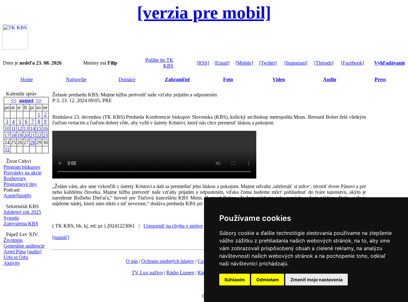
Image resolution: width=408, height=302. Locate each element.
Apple (10, 195)
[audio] (34, 251)
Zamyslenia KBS (21, 223)
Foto (228, 79)
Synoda (11, 218)
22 (38, 135)
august (26, 100)
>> (39, 100)
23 (45, 135)
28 (32, 142)
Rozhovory (15, 178)
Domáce (127, 79)
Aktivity (12, 263)
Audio (329, 79)
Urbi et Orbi (16, 257)
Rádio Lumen (180, 272)
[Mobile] (244, 63)
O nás (132, 261)
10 (7, 128)
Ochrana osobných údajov (167, 261)
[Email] (222, 63)
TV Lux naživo (147, 272)
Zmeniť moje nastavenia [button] (316, 279)
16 (45, 128)
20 (26, 135)
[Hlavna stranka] (15, 48)
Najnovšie (76, 79)
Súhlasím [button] (234, 279)
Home (26, 79)
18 (13, 135)
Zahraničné (177, 79)
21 (32, 135)
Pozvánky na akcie (22, 172)
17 (7, 135)
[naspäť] (60, 237)
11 (13, 128)
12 (19, 128)
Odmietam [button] (267, 279)
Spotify (24, 195)
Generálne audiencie (24, 246)
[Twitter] (268, 63)
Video (279, 79)
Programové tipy (20, 184)
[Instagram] (295, 63)
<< (14, 100)
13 (26, 128)
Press (380, 79)
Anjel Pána (15, 251)
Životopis (13, 240)
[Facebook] (352, 63)
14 (32, 128)
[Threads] (323, 63)
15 (38, 128)
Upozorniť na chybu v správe (173, 225)
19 (19, 135)
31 (7, 149)
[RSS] (203, 63)
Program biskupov (22, 167)
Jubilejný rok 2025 (22, 212)
